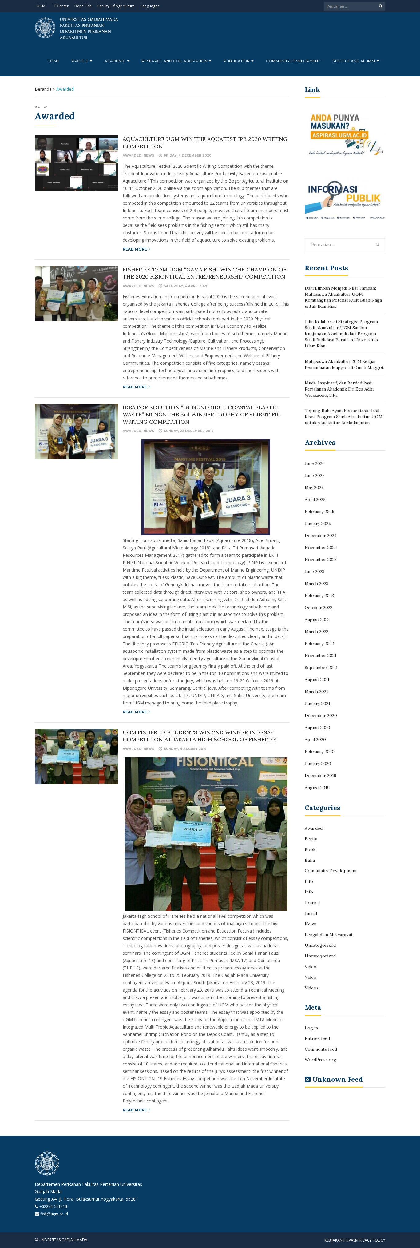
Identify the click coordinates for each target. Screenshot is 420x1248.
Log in (311, 1028)
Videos (312, 988)
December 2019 (320, 775)
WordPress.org (320, 1059)
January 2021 (317, 703)
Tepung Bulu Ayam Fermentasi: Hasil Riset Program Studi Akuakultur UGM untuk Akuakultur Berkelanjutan (343, 416)
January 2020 (318, 763)
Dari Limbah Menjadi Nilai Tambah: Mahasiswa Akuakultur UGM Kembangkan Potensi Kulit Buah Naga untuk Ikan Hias (343, 297)
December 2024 (321, 535)
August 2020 (317, 727)
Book (310, 849)
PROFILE (80, 60)
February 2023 (319, 595)
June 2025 (315, 475)
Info (309, 881)
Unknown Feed (337, 1079)
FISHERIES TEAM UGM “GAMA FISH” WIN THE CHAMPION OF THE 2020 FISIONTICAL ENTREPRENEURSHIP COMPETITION (204, 273)
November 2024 (321, 547)
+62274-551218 (53, 1206)
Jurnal (311, 913)
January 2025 (318, 523)
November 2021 (320, 655)
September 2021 (321, 667)
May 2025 (314, 487)
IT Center (61, 6)
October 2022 (318, 607)
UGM (41, 6)
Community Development (293, 60)
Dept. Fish (83, 6)
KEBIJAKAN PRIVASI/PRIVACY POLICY (354, 1240)
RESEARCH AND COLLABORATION (175, 60)
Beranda (43, 89)
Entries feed (317, 1038)
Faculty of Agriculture (116, 6)
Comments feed (321, 1049)
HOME (53, 60)
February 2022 (319, 643)
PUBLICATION (237, 60)
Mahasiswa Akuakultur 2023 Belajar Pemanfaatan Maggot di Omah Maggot (344, 364)
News (149, 156)
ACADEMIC (115, 60)
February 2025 (319, 511)
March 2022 (316, 631)
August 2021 (317, 679)
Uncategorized (320, 945)
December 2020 (321, 715)
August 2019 (317, 787)
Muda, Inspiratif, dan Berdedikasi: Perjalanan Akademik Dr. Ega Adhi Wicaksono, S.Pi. (339, 389)
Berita (311, 838)
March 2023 (316, 583)
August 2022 (317, 619)
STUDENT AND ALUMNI (354, 60)
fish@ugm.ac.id (54, 1214)
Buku (310, 860)
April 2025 (315, 499)
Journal (312, 902)
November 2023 (321, 559)
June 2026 (315, 463)
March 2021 (316, 691)
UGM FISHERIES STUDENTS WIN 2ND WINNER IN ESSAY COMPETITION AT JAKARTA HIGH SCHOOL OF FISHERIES (200, 736)
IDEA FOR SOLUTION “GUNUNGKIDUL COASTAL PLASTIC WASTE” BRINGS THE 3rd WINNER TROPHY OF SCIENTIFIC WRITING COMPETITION (202, 414)
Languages (150, 6)
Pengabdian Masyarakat (329, 934)
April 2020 (315, 739)
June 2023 (314, 571)
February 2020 (320, 751)
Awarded (132, 156)
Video (310, 966)
